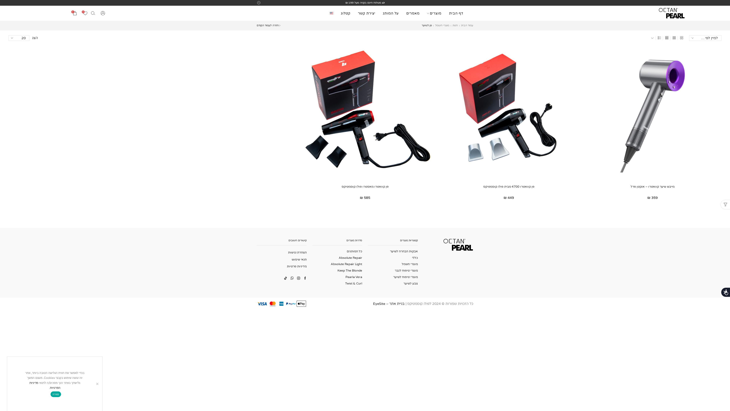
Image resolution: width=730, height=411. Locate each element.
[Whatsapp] (292, 278)
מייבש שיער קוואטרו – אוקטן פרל (652, 187)
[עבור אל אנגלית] (330, 13)
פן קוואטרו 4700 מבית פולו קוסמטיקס (508, 187)
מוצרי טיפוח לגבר (406, 270)
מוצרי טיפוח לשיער (405, 277)
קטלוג (345, 13)
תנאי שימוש (299, 259)
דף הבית (456, 13)
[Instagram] (298, 278)
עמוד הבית (467, 25)
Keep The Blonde (349, 270)
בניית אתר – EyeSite (389, 304)
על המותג (391, 13)
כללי (415, 258)
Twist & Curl (353, 283)
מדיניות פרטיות (297, 266)
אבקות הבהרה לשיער (404, 251)
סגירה (55, 394)
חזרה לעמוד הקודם (268, 25)
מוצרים (435, 13)
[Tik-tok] (285, 278)
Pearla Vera (353, 277)
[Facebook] (305, 278)
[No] (97, 384)
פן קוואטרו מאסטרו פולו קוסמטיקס (365, 187)
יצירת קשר (366, 13)
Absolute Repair (350, 258)
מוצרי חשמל (442, 25)
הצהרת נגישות (297, 252)
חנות (455, 25)
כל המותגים (354, 251)
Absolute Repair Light (346, 264)
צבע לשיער (410, 283)
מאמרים (413, 13)
